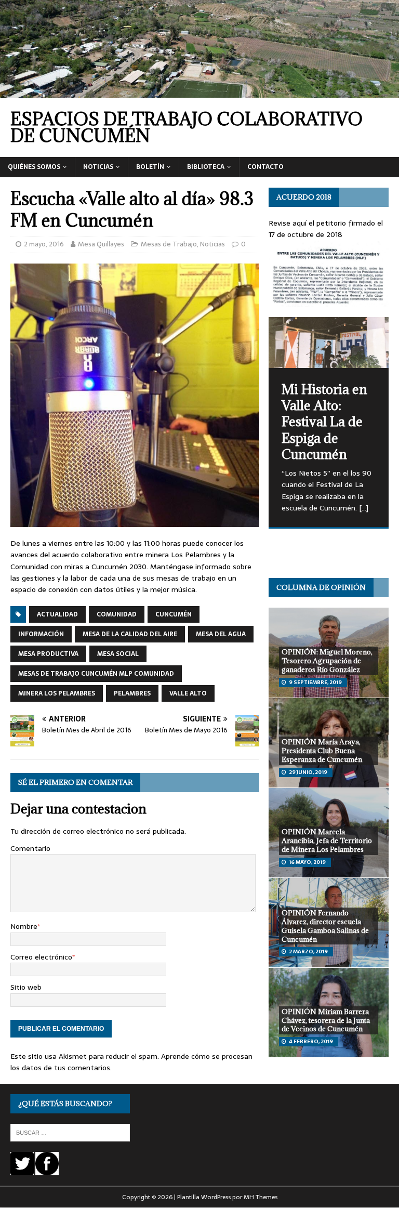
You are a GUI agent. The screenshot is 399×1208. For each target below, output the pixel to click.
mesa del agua (221, 634)
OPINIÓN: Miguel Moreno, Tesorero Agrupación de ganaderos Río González (327, 660)
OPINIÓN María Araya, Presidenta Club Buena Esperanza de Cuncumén (322, 750)
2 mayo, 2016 (44, 244)
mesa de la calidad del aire (130, 634)
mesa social (118, 654)
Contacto (265, 167)
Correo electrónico (41, 957)
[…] (363, 508)
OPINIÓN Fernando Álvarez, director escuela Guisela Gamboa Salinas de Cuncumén (325, 926)
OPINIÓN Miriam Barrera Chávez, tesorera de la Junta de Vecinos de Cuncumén (326, 1020)
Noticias (98, 167)
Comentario (30, 848)
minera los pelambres (56, 693)
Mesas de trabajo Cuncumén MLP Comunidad (96, 673)
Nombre (23, 926)
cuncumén (173, 614)
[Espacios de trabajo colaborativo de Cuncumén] (199, 92)
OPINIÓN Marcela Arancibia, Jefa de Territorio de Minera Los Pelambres (327, 840)
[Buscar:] (70, 1132)
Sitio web (26, 987)
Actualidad (57, 614)
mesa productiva (48, 654)
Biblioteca (205, 167)
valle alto (188, 693)
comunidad (117, 614)
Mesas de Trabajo (169, 244)
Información (41, 634)
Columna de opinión (321, 587)
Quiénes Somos (34, 167)
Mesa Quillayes (101, 244)
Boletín (150, 167)
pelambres (132, 693)
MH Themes (260, 1197)
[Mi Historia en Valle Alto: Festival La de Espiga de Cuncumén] (328, 342)
